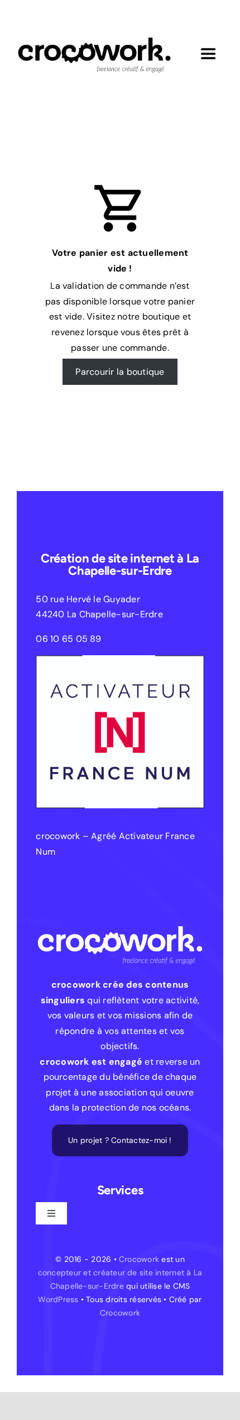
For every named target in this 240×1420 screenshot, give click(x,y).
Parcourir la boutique (119, 372)
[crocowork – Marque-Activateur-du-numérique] (120, 659)
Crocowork (139, 1259)
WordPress (58, 1299)
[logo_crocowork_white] (120, 917)
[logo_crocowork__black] (94, 29)
